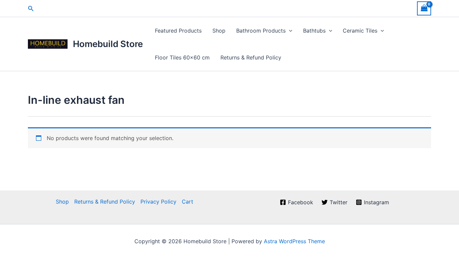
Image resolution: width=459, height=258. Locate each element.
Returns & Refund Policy (250, 57)
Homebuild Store (108, 44)
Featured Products (178, 30)
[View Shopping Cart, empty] (424, 8)
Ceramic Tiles (360, 30)
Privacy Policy (158, 201)
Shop (218, 30)
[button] (31, 8)
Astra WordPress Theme (294, 241)
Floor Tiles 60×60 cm (182, 57)
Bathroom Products (261, 30)
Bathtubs (314, 30)
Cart (187, 201)
